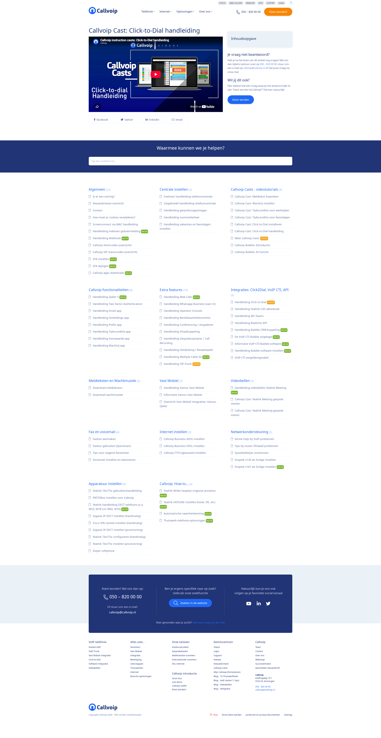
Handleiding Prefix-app (107, 324)
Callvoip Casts (221, 667)
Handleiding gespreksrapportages (185, 210)
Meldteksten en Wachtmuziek (114, 380)
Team (258, 647)
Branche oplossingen (141, 676)
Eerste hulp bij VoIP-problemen (254, 439)
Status (222, 3)
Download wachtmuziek (107, 395)
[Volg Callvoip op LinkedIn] (259, 604)
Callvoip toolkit (179, 685)
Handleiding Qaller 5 (109, 297)
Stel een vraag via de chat (209, 622)
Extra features (174, 289)
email (179, 119)
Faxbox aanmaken (104, 439)
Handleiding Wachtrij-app (108, 345)
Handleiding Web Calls (181, 297)
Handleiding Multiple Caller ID (186, 357)
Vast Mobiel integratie (100, 655)
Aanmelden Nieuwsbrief (267, 667)
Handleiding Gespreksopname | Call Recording (185, 341)
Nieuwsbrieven (221, 663)
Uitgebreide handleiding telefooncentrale (189, 203)
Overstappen (136, 663)
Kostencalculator (180, 647)
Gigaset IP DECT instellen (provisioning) (117, 530)
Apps (261, 3)
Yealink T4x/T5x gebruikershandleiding (117, 490)
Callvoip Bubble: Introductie (252, 245)
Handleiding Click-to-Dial (254, 302)
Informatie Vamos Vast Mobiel (182, 395)
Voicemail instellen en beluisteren (114, 460)
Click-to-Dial (95, 659)
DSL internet (178, 663)
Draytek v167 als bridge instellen (258, 467)
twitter (129, 119)
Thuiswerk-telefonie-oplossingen (187, 520)
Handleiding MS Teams (249, 316)
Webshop (250, 3)
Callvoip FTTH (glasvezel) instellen (184, 453)
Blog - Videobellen (223, 684)
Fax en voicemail (104, 431)
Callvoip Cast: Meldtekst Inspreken (256, 196)
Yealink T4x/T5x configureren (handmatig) (118, 537)
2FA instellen (104, 259)
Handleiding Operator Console (182, 310)
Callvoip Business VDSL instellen (183, 446)
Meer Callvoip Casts (251, 238)
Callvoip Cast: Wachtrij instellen (254, 203)
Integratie (135, 655)
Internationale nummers (184, 659)
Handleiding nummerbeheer (181, 217)
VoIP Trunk (94, 651)
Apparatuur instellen (107, 483)
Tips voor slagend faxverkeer (110, 453)
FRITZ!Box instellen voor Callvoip (113, 497)
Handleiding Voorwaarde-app (111, 338)
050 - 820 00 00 (262, 686)
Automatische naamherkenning (187, 513)
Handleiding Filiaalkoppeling (181, 331)
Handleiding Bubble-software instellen (262, 350)
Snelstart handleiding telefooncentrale (187, 196)
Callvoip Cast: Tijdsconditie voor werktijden (261, 210)
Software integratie (98, 663)
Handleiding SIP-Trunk (181, 364)
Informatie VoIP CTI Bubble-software (261, 344)
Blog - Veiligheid (222, 688)
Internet (165, 11)
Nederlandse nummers (183, 655)
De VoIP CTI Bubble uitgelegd (256, 337)
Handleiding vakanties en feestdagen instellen (185, 227)
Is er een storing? (103, 196)
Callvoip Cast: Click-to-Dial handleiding (259, 231)
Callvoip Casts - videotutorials (256, 189)
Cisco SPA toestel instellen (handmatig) (117, 523)
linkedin (154, 119)
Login (281, 3)
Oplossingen (184, 11)
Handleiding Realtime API (250, 323)
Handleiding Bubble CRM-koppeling (260, 330)
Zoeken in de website (193, 603)
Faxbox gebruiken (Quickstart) (111, 446)
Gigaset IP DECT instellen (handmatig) (116, 516)
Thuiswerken (136, 667)
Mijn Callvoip (235, 3)
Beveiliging (136, 659)
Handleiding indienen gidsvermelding (119, 231)
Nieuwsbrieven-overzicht (108, 203)
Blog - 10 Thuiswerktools (226, 676)
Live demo (177, 682)
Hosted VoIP (95, 647)
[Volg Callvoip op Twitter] (268, 604)
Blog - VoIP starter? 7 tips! (226, 680)
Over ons (204, 11)
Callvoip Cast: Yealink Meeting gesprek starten (257, 401)
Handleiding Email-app (106, 310)
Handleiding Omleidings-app (110, 317)
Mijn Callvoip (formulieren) (227, 672)
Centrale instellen (176, 189)
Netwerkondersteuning (251, 431)
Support (271, 3)
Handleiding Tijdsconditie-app (111, 331)
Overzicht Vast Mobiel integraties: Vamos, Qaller (188, 404)
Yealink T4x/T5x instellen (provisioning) (117, 544)
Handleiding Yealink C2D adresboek (256, 309)
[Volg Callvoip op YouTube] (249, 604)
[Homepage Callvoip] (103, 10)
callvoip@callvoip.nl (254, 68)
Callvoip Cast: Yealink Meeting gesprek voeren (257, 413)
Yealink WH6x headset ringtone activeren (188, 493)
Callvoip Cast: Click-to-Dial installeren (258, 224)
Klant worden (240, 99)
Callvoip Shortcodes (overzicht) (111, 245)
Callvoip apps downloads (111, 273)
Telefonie (147, 11)
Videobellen (242, 380)
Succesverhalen (263, 663)
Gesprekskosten (180, 651)
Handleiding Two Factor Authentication (117, 304)
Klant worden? (278, 12)
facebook (102, 119)
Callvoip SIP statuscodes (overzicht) (114, 252)
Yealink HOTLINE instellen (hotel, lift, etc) (187, 504)
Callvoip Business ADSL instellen (184, 439)
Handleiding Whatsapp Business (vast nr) (189, 304)
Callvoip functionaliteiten (110, 289)
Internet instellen (175, 431)
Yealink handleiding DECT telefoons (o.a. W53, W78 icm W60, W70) (116, 507)
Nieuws (217, 659)
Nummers (135, 647)
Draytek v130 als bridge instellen (255, 460)
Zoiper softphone (103, 551)
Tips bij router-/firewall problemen (256, 446)
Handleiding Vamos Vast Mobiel (183, 388)
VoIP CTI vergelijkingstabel (251, 357)
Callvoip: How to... (176, 483)
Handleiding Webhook (110, 238)
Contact (97, 210)
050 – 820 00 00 (268, 64)
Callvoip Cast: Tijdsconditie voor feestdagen (262, 217)
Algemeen (99, 189)
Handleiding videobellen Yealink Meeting (258, 390)
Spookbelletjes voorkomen (251, 453)
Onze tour (177, 678)
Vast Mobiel (171, 380)
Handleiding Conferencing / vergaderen (188, 324)
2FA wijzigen (104, 266)
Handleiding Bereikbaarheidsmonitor (187, 317)
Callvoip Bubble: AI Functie (251, 252)
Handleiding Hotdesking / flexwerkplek (188, 350)
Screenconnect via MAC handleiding (115, 224)
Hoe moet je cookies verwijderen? (113, 217)
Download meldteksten (107, 388)
